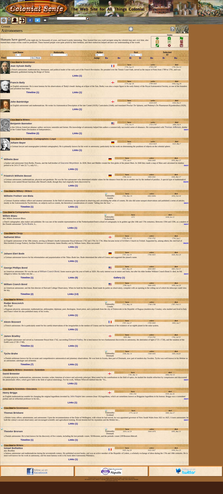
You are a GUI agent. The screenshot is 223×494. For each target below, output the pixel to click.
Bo (151, 58)
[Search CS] (88, 19)
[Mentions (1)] (1, 289)
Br (164, 58)
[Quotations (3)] (1, 273)
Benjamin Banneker (21, 123)
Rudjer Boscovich (14, 303)
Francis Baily (17, 82)
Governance (29, 62)
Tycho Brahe (27, 224)
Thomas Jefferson (173, 127)
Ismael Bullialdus (13, 448)
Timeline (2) (32, 133)
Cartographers (41, 139)
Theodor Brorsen (13, 431)
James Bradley (12, 336)
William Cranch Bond (49, 271)
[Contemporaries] (5, 76)
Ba (106, 58)
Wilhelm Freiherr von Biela (18, 196)
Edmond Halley (76, 340)
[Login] (22, 20)
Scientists (27, 139)
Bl (140, 58)
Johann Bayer (18, 142)
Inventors (28, 370)
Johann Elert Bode (14, 253)
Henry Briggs (10, 392)
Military (19, 191)
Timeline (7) (27, 364)
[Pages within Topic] (131, 29)
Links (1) (77, 75)
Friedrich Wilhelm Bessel (17, 176)
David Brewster (11, 373)
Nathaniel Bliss (12, 237)
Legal (53, 139)
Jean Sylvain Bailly (20, 66)
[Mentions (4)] (1, 358)
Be (119, 58)
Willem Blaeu (10, 216)
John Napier (75, 396)
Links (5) (73, 277)
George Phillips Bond (15, 268)
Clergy (19, 233)
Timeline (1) (32, 92)
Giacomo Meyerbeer (69, 163)
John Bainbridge (19, 101)
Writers (26, 120)
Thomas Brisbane (13, 413)
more (186, 129)
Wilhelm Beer (11, 159)
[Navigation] (3, 20)
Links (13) (73, 294)
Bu (175, 58)
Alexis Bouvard (12, 322)
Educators (32, 389)
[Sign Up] (14, 20)
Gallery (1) (119, 277)
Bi (130, 58)
